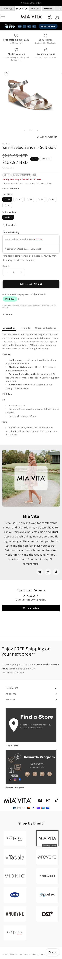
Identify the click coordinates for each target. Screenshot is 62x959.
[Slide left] (25, 130)
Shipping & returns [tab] (45, 328)
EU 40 (51, 199)
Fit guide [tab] (25, 328)
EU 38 (29, 199)
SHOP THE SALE (48, 26)
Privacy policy (37, 954)
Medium (8, 217)
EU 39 (40, 199)
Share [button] (9, 314)
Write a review (31, 608)
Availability (12, 232)
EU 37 (18, 199)
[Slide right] (37, 130)
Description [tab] (9, 328)
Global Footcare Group (18, 954)
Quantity (6, 266)
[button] (49, 17)
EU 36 (7, 199)
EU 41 (7, 205)
